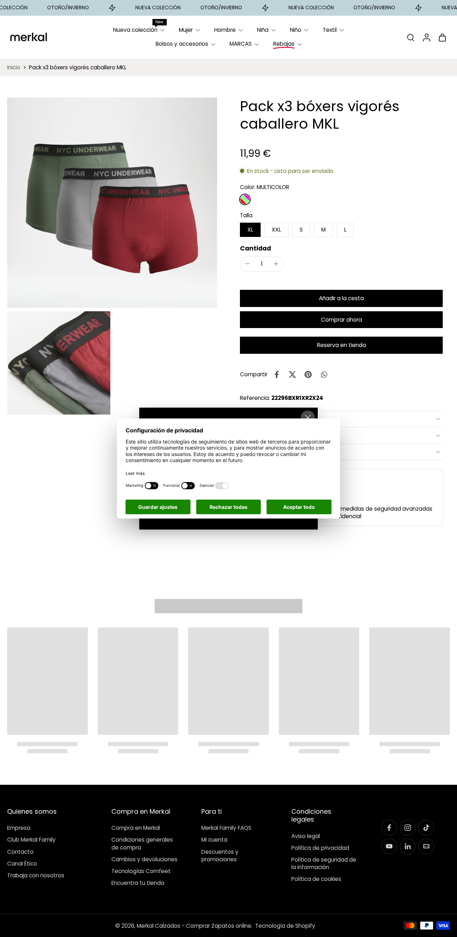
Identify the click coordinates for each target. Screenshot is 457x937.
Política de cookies (316, 879)
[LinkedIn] (408, 846)
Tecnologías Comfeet (141, 871)
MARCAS (241, 44)
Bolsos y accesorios (182, 44)
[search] (410, 37)
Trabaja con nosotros (35, 875)
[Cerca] (308, 418)
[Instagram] (408, 828)
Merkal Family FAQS (226, 828)
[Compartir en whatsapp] (324, 374)
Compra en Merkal (135, 828)
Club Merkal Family (31, 839)
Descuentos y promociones (219, 855)
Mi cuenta (214, 839)
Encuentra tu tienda (137, 883)
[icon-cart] (442, 37)
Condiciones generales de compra (142, 843)
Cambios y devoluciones (144, 859)
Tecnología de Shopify (285, 925)
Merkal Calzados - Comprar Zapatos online (194, 925)
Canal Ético (22, 863)
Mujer (186, 30)
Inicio (13, 67)
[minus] (247, 264)
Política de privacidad (320, 848)
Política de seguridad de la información (323, 863)
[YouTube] (389, 846)
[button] (341, 298)
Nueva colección (135, 30)
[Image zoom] (112, 203)
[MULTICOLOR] (245, 199)
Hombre (225, 30)
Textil (330, 30)
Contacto (20, 852)
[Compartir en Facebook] (277, 374)
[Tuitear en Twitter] (292, 374)
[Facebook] (389, 828)
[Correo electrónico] (426, 846)
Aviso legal (305, 835)
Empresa (18, 828)
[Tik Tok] (426, 828)
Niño (295, 30)
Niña (262, 30)
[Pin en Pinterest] (308, 374)
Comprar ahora (341, 319)
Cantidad (255, 248)
